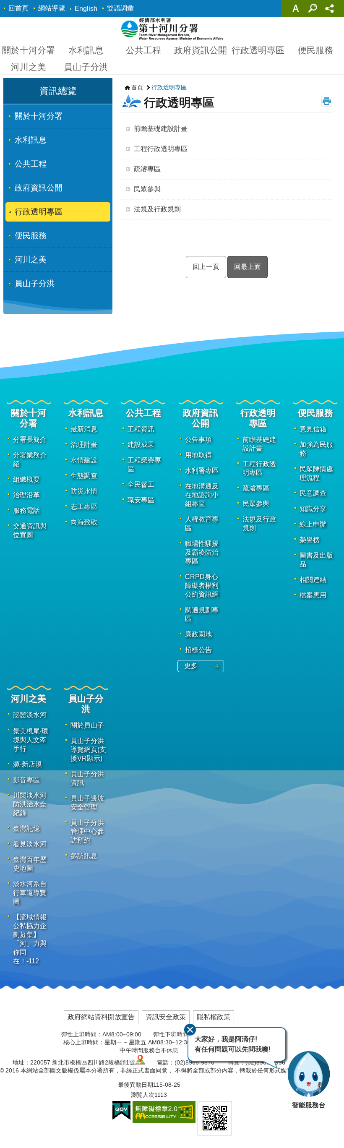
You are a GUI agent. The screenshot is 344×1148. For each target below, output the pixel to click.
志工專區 (83, 506)
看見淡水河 (30, 844)
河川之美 (28, 67)
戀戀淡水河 (30, 714)
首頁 (137, 87)
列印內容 (326, 101)
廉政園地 (198, 634)
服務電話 (26, 510)
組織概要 (26, 479)
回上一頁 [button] (206, 266)
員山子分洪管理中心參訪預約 (87, 831)
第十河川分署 (172, 29)
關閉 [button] (295, 8)
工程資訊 (141, 429)
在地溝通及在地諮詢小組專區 (202, 495)
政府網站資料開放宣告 (101, 1016)
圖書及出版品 (316, 560)
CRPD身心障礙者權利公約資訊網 (202, 585)
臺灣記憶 (26, 828)
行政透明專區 (258, 50)
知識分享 (313, 508)
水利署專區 (202, 470)
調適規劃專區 (202, 614)
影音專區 (26, 779)
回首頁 (18, 8)
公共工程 (143, 50)
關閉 (190, 1030)
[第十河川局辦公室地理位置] (140, 1062)
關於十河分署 (28, 50)
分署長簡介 (30, 439)
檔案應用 (313, 595)
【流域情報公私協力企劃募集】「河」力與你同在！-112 (30, 939)
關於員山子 (87, 725)
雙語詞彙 (120, 8)
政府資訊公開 (200, 50)
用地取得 (198, 455)
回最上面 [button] (247, 266)
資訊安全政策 (166, 1016)
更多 (191, 665)
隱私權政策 (213, 1016)
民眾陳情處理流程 (316, 473)
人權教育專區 (202, 524)
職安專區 (141, 500)
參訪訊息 (83, 855)
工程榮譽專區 (144, 464)
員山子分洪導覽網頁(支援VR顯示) (88, 749)
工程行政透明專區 (161, 148)
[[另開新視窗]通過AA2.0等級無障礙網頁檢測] (164, 1112)
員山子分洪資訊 (87, 778)
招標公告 (198, 649)
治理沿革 (26, 494)
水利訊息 (86, 50)
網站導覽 (51, 8)
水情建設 (83, 460)
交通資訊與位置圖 (30, 530)
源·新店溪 (27, 764)
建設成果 (141, 444)
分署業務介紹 (30, 459)
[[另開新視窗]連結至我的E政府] (121, 1110)
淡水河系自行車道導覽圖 (30, 892)
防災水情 (83, 491)
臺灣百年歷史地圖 (30, 864)
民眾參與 (147, 189)
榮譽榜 (310, 539)
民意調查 (313, 493)
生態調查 (83, 475)
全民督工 (141, 484)
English (86, 8)
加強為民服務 (316, 449)
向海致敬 (83, 522)
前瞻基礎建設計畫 (161, 128)
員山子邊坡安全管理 (87, 803)
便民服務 (315, 50)
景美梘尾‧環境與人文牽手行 (30, 740)
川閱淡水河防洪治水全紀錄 (30, 804)
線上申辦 (313, 524)
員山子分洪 (86, 67)
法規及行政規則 (157, 209)
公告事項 (198, 439)
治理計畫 (83, 444)
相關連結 (313, 579)
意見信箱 (313, 429)
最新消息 (83, 429)
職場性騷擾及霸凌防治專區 (202, 552)
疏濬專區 (147, 168)
